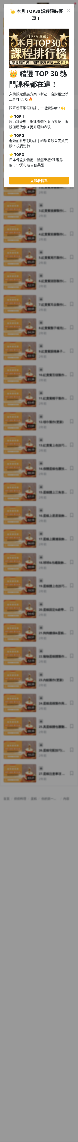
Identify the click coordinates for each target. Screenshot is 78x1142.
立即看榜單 (39, 180)
